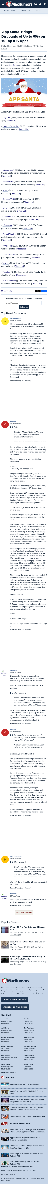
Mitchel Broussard (7, 1037)
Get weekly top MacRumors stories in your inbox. (24, 298)
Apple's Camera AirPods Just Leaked (24, 1084)
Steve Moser (5, 1064)
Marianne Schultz (30, 1046)
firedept (13, 894)
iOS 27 (38, 11)
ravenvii (13, 670)
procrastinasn (15, 856)
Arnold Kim (5, 1019)
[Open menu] (3, 4)
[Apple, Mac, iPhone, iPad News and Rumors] (19, 7)
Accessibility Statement (8, 1174)
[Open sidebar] (45, 4)
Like (22, 380)
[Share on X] (38, 291)
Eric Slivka (27, 1019)
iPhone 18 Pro (9, 11)
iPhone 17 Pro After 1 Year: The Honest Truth (27, 1117)
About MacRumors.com (14, 999)
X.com (8, 1023)
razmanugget (15, 318)
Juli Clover (5, 1028)
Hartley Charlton (7, 1046)
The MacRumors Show (19, 1124)
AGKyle (13, 421)
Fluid (30, 1178)
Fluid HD (36, 1178)
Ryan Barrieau (29, 1055)
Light (2, 1180)
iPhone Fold (25, 11)
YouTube (10, 1077)
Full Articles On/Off (21, 1178)
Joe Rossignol (15, 935)
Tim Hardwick (29, 1037)
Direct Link (10, 120)
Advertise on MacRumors (15, 1007)
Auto (42, 1178)
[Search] (41, 4)
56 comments (6, 291)
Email (3, 1023)
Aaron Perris (28, 1064)
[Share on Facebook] (44, 291)
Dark (7, 1180)
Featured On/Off (7, 1178)
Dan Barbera (5, 1055)
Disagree (28, 380)
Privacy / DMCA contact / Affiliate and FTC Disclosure (18, 1170)
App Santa (13, 65)
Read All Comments (24, 913)
